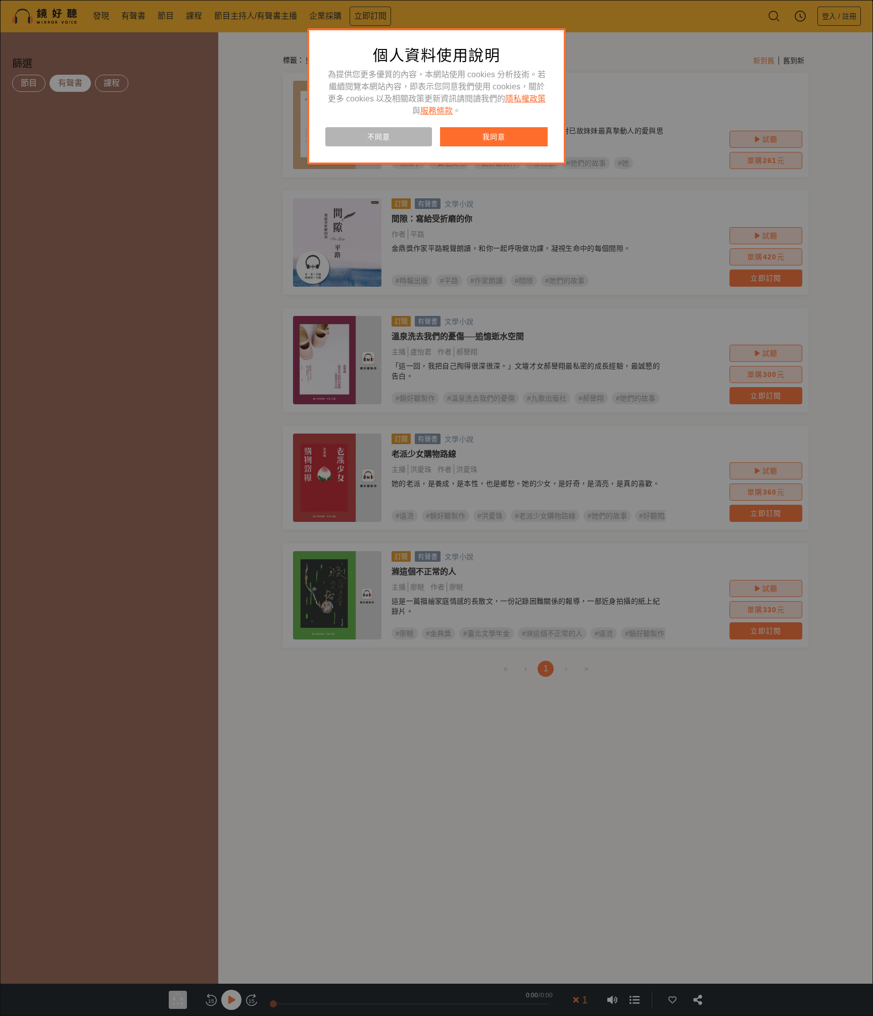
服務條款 (436, 110)
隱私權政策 (525, 98)
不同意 (378, 137)
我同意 (493, 137)
